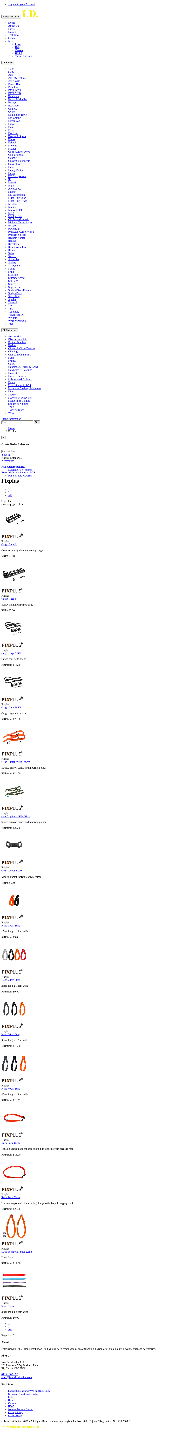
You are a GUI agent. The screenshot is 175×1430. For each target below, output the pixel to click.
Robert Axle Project (19, 247)
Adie (11, 74)
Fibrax (11, 139)
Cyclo (11, 111)
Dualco (12, 127)
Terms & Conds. (24, 56)
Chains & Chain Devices (21, 348)
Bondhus (13, 87)
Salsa (11, 253)
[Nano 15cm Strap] (14, 911)
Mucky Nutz (15, 216)
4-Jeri (11, 68)
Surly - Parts (15, 293)
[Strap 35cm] (14, 1292)
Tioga (11, 305)
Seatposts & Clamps (19, 400)
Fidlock (12, 142)
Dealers (12, 31)
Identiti (12, 182)
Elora (11, 130)
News (11, 28)
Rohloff (12, 250)
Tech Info (13, 34)
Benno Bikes (15, 84)
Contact (12, 38)
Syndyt (12, 299)
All (10, 495)
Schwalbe (13, 259)
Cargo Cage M (9, 598)
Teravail (12, 302)
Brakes (12, 345)
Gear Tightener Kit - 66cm (15, 816)
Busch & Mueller (17, 99)
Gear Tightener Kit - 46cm (15, 761)
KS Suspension (16, 194)
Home (11, 22)
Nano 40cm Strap (10, 1088)
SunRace (13, 280)
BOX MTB (14, 93)
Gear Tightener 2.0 (11, 870)
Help (17, 47)
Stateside (13, 274)
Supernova (14, 287)
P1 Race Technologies (20, 222)
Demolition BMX (17, 114)
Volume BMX (16, 314)
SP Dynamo (14, 265)
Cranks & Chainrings (19, 354)
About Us (13, 25)
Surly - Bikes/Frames (19, 290)
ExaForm (13, 133)
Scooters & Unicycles (20, 397)
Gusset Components (19, 160)
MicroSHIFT (15, 210)
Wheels (12, 413)
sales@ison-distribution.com (16, 1377)
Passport (12, 225)
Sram (11, 271)
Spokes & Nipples (18, 403)
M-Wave (13, 204)
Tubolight (13, 311)
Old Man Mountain (18, 219)
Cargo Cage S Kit (11, 653)
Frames (12, 360)
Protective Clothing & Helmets (24, 388)
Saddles (12, 394)
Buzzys (12, 102)
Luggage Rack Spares (20, 469)
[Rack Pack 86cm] (14, 1183)
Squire (11, 268)
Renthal (12, 240)
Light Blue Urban (17, 200)
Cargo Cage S (9, 544)
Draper (12, 124)
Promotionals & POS (19, 385)
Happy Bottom (16, 170)
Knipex (12, 191)
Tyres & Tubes (16, 409)
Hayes (11, 173)
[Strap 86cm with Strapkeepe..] (14, 1238)
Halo (11, 167)
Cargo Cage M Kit (11, 707)
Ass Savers (14, 80)
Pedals (11, 382)
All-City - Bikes (16, 77)
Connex (12, 108)
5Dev (11, 71)
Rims (11, 391)
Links (18, 44)
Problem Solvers (17, 234)
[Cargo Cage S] (14, 530)
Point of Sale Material (20, 475)
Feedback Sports (17, 136)
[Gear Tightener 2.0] (14, 856)
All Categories (10, 330)
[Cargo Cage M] (14, 585)
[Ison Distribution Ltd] (30, 16)
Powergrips (14, 228)
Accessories (14, 336)
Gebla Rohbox (16, 154)
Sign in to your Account (21, 4)
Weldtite (12, 317)
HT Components (17, 176)
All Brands (8, 62)
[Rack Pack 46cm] (14, 1129)
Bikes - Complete (17, 339)
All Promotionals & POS (21, 472)
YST (11, 324)
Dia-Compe (14, 117)
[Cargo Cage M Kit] (14, 693)
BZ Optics (13, 105)
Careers (19, 50)
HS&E (18, 53)
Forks (11, 357)
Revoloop (13, 244)
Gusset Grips (15, 164)
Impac (11, 185)
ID (9, 179)
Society (12, 262)
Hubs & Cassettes (17, 376)
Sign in (5, 454)
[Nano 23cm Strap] (14, 966)
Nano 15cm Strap (10, 925)
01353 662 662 (9, 1374)
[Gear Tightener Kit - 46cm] (14, 748)
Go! (37, 422)
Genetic (12, 157)
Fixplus (12, 148)
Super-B (12, 284)
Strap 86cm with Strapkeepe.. (17, 1251)
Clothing (13, 351)
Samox (12, 256)
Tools (11, 406)
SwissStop (13, 296)
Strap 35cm (7, 1306)
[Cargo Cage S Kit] (14, 639)
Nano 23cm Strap (10, 979)
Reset (4, 472)
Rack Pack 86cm (10, 1197)
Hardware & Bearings (20, 369)
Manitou (12, 207)
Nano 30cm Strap (10, 1034)
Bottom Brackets (17, 342)
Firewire (12, 145)
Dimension (14, 120)
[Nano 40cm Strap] (14, 1074)
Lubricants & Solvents (20, 379)
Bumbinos (13, 96)
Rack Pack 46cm (10, 1143)
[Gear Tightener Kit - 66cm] (14, 802)
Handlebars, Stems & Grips (23, 366)
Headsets (13, 373)
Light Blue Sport (17, 197)
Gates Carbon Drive (19, 151)
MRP (11, 213)
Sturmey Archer (16, 277)
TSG (11, 308)
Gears (11, 363)
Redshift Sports (16, 237)
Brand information (11, 418)
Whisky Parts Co (17, 320)
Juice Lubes (14, 188)
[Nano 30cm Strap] (14, 1020)
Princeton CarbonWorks (21, 231)
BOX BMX (14, 90)
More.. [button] (11, 41)
